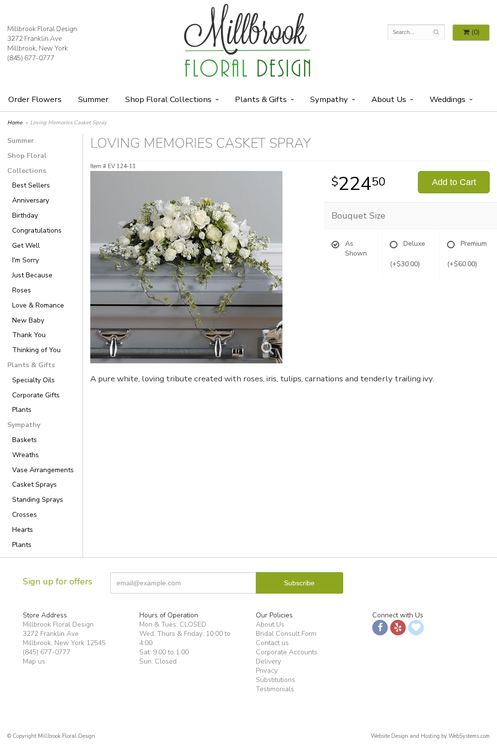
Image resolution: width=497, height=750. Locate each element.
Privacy (267, 670)
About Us (270, 624)
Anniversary (30, 200)
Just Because (32, 275)
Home (14, 122)
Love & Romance (38, 305)
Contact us (272, 643)
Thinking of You (36, 350)
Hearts (22, 529)
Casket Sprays (34, 484)
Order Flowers (35, 99)
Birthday (25, 215)
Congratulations (37, 230)
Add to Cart (454, 182)
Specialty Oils (33, 380)
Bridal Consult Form (286, 633)
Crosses (24, 514)
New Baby (28, 320)
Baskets (24, 439)
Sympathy (329, 99)
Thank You (29, 335)
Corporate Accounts (286, 652)
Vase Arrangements (43, 470)
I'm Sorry (25, 260)
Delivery (268, 661)
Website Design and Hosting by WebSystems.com (430, 736)
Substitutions (275, 679)
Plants (22, 409)
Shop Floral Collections (168, 99)
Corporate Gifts (36, 395)
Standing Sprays (37, 499)
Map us (34, 661)
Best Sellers (31, 185)
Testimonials (275, 689)
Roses (21, 290)
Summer (93, 99)
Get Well (26, 245)
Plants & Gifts (261, 99)
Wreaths (25, 455)
